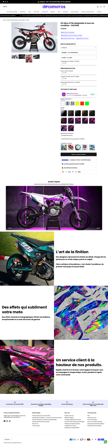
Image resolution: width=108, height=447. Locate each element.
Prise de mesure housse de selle (40, 421)
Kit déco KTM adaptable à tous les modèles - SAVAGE (18, 20)
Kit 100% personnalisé (12, 12)
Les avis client (36, 425)
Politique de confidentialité (72, 427)
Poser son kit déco (92, 419)
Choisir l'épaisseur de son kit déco (41, 415)
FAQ (88, 415)
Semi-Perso (23, 12)
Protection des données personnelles (74, 421)
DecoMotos (9, 442)
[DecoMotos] (54, 6)
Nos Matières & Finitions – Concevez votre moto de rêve (47, 417)
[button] (6, 6)
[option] (34, 37)
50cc (30, 12)
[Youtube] (3, 1)
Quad (59, 12)
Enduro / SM (45, 12)
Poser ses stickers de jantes (94, 421)
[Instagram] (5, 1)
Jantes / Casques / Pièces (87, 12)
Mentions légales (69, 417)
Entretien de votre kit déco (94, 425)
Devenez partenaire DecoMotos (95, 423)
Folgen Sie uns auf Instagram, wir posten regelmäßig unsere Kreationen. (14, 416)
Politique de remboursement (72, 423)
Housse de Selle (74, 12)
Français (7, 439)
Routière (53, 12)
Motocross (36, 12)
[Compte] (97, 7)
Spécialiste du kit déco (16, 442)
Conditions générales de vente (73, 419)
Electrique (65, 12)
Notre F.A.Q (35, 423)
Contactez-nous (91, 417)
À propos (99, 12)
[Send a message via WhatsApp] (105, 442)
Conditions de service (70, 425)
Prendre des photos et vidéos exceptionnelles (44, 419)
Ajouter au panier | (79, 154)
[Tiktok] (7, 1)
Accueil (4, 20)
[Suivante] (55, 37)
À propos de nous (69, 415)
